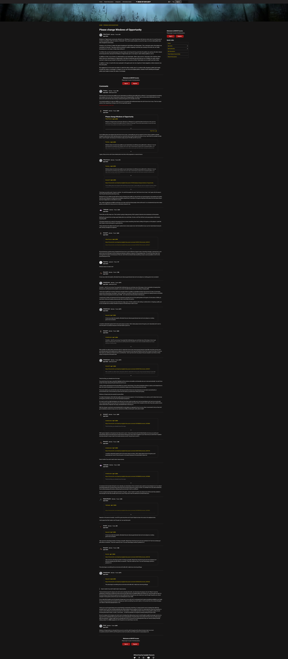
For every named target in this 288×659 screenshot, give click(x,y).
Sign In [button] (126, 83)
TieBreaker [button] (106, 209)
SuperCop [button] (105, 261)
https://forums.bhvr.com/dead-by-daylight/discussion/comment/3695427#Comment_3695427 (127, 245)
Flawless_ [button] (105, 90)
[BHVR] (143, 1)
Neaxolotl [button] (105, 272)
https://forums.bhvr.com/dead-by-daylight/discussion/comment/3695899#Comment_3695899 (127, 510)
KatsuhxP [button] (105, 110)
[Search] (173, 1)
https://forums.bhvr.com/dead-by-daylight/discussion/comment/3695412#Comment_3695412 (127, 242)
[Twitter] (135, 658)
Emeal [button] (104, 625)
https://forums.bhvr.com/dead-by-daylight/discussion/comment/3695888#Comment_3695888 (127, 423)
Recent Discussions (172, 56)
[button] (100, 35)
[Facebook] (139, 658)
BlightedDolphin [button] (107, 498)
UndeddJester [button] (106, 282)
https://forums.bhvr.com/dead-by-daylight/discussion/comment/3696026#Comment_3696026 (127, 581)
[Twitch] (153, 658)
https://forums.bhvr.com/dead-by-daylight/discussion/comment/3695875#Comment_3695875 (127, 369)
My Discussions (171, 51)
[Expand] (131, 128)
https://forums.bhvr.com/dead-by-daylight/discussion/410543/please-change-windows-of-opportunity (129, 182)
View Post (152, 130)
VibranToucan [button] (106, 34)
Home (169, 43)
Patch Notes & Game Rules (174, 54)
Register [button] (135, 83)
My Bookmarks (178, 48)
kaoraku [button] (105, 525)
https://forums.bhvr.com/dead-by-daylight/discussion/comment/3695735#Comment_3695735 (127, 450)
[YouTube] (148, 658)
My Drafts (178, 46)
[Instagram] (143, 658)
